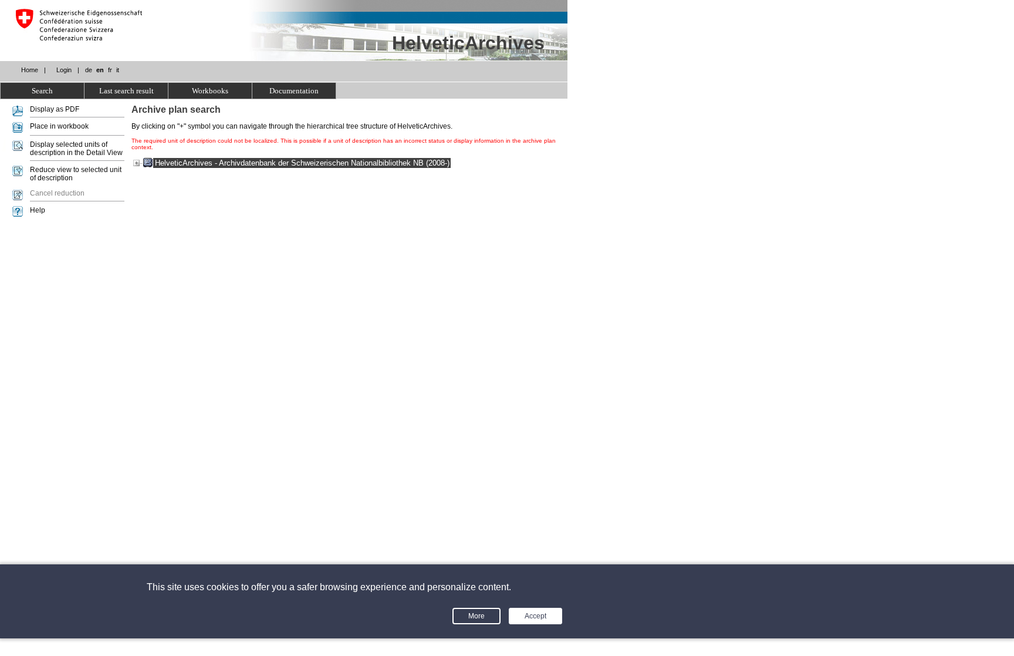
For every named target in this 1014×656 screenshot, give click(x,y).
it (117, 69)
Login (64, 69)
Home (29, 69)
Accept (535, 616)
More (476, 616)
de (88, 69)
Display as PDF (54, 109)
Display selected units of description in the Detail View (76, 148)
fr (110, 69)
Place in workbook (59, 126)
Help (37, 210)
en (100, 69)
